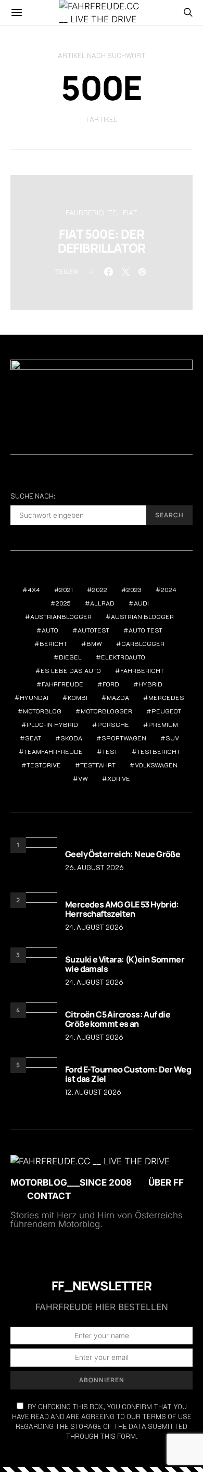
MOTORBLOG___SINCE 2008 (71, 1182)
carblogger (142, 643)
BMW (94, 643)
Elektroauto (123, 657)
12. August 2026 (93, 1092)
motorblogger (106, 711)
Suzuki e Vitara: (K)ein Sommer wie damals (124, 964)
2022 (99, 589)
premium (163, 724)
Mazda (118, 697)
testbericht (158, 751)
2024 (168, 589)
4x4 (34, 589)
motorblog (42, 711)
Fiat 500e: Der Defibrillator (102, 240)
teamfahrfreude (53, 751)
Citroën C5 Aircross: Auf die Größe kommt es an (117, 1019)
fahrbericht (142, 670)
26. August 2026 (94, 867)
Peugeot (166, 711)
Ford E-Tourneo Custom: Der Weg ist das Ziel (128, 1074)
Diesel (70, 657)
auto (50, 630)
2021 (66, 589)
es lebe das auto (71, 670)
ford (111, 684)
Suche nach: (32, 496)
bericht (53, 643)
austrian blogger (142, 616)
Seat (33, 738)
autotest (93, 630)
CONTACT (49, 1196)
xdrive (118, 778)
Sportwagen (124, 738)
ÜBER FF (166, 1182)
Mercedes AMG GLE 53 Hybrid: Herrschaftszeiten (122, 909)
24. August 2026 (94, 927)
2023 (134, 589)
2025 (63, 603)
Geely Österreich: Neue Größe (122, 854)
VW (83, 778)
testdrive (44, 765)
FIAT (130, 213)
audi (141, 603)
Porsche (113, 724)
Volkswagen (156, 765)
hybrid (150, 684)
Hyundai (34, 697)
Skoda (71, 738)
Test (110, 751)
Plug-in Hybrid (52, 724)
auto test (145, 630)
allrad (102, 603)
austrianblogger (61, 616)
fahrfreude (62, 684)
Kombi (77, 697)
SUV (172, 738)
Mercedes (166, 697)
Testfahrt (98, 765)
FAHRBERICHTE (91, 213)
